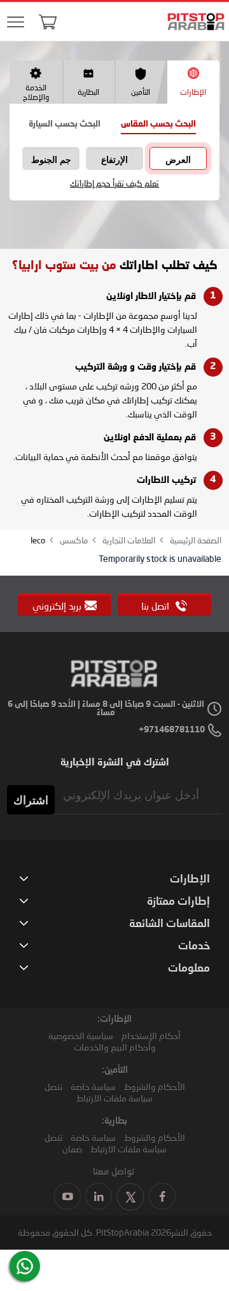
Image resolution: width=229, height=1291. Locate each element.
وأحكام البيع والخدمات (115, 1047)
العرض (178, 160)
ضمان (72, 1148)
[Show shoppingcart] (48, 22)
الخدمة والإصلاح (36, 92)
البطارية (88, 92)
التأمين (140, 92)
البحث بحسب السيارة (65, 124)
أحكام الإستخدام (151, 1035)
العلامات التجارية (128, 540)
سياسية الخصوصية (80, 1035)
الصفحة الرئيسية (194, 540)
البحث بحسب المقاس (158, 124)
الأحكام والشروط (154, 1086)
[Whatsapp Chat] (24, 1266)
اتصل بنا (156, 605)
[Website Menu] (15, 23)
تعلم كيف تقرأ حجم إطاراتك (114, 183)
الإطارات (193, 92)
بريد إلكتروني (56, 605)
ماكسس (73, 540)
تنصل (53, 1086)
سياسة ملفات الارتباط (114, 1097)
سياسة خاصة (93, 1086)
